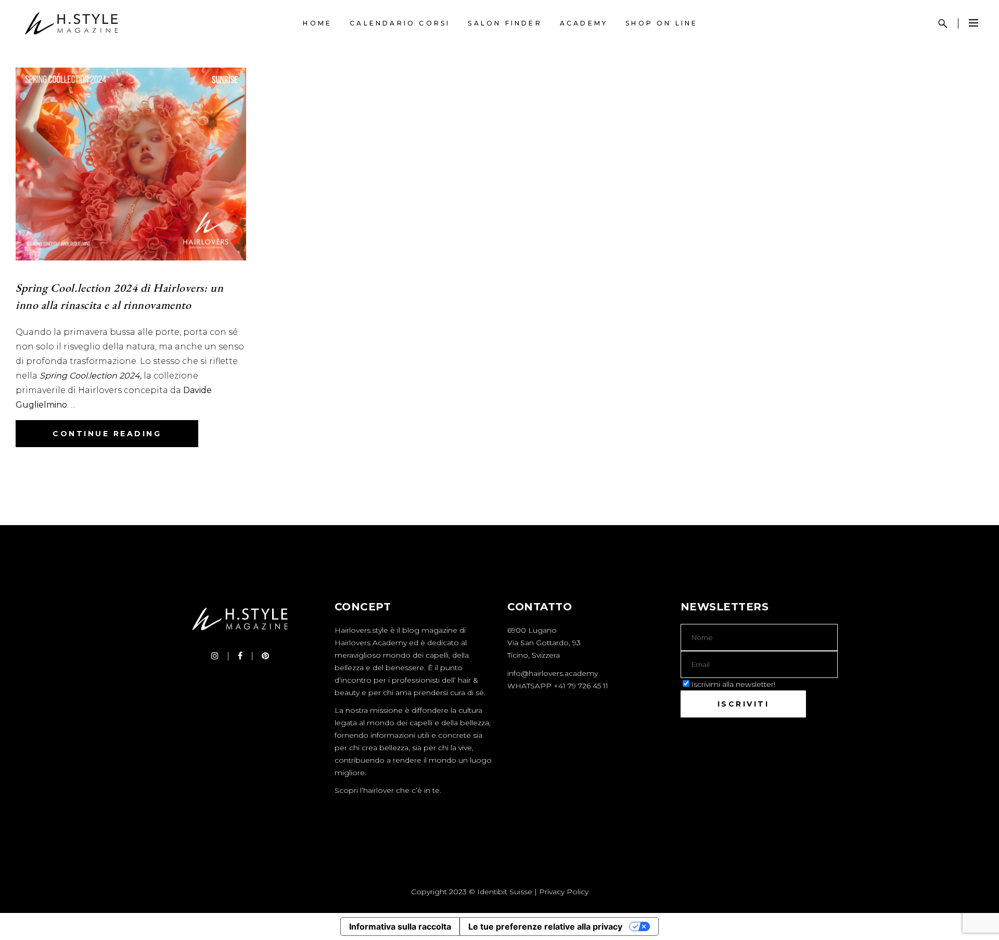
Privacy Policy (563, 891)
